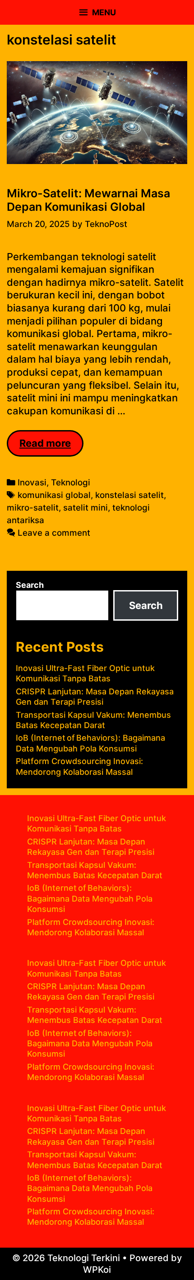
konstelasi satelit (129, 495)
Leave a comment (54, 533)
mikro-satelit (33, 507)
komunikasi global (54, 495)
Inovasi (32, 482)
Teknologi (70, 482)
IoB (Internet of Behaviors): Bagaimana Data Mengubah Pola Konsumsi (89, 898)
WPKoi (97, 1269)
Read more (51, 447)
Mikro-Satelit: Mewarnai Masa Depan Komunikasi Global (88, 200)
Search (30, 585)
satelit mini (85, 507)
